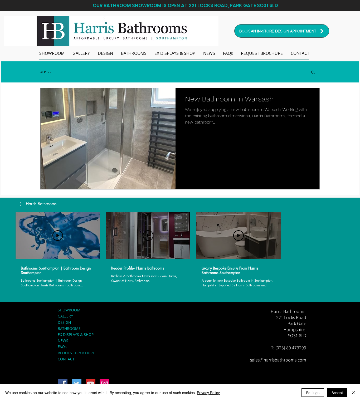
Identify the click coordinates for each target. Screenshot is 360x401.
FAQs (62, 346)
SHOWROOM (69, 309)
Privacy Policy (208, 392)
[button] (133, 53)
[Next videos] (289, 234)
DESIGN (64, 322)
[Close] (354, 392)
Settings (312, 392)
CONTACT (66, 358)
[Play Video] (57, 235)
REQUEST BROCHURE (76, 352)
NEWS (63, 340)
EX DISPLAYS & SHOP (76, 334)
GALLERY (65, 316)
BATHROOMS (69, 328)
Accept (337, 392)
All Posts (45, 72)
